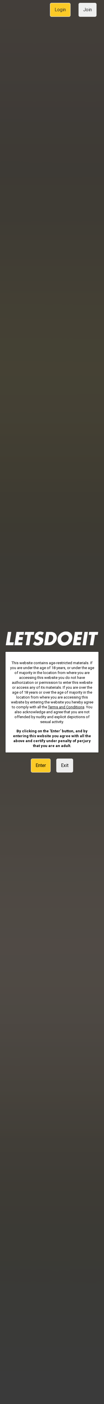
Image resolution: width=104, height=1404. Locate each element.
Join (87, 9)
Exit (64, 765)
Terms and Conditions (66, 707)
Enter (41, 765)
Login (60, 9)
